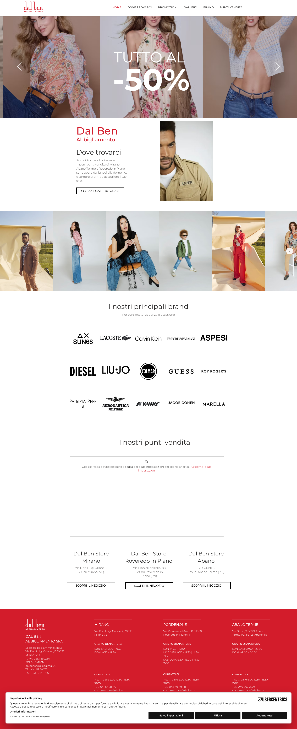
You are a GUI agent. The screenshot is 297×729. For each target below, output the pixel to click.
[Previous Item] (7, 251)
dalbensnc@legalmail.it (40, 665)
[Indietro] (19, 66)
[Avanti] (278, 66)
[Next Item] (289, 251)
